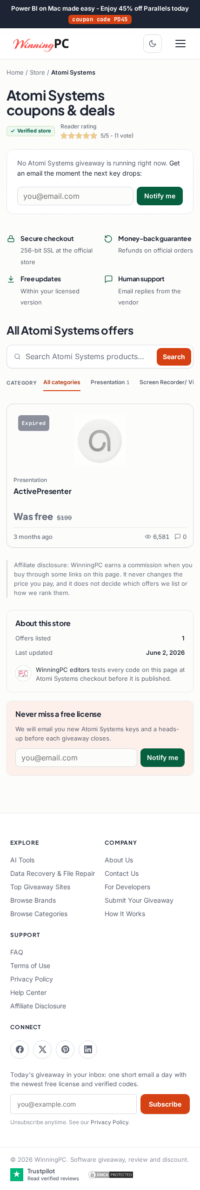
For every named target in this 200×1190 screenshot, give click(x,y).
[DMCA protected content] (110, 1174)
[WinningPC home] (41, 43)
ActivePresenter (42, 491)
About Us (119, 860)
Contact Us (122, 873)
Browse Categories (38, 914)
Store (37, 72)
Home (15, 72)
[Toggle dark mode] (152, 43)
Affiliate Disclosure (38, 1006)
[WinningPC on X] (42, 1049)
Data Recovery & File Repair (52, 873)
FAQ (16, 952)
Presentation (110, 382)
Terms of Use (30, 965)
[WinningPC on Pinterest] (65, 1049)
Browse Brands (33, 900)
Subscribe (165, 1104)
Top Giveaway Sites (40, 887)
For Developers (127, 887)
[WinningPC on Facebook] (19, 1049)
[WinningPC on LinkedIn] (88, 1049)
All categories (61, 382)
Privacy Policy (31, 979)
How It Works (125, 914)
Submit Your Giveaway (139, 900)
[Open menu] (180, 43)
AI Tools (22, 860)
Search (174, 357)
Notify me (159, 196)
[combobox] (89, 356)
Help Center (28, 992)
